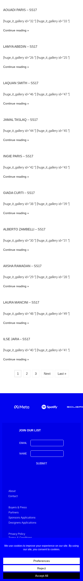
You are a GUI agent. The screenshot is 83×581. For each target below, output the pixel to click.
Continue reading (14, 30)
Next (47, 373)
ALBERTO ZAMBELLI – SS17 (24, 229)
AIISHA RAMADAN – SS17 (22, 266)
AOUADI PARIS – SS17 (20, 10)
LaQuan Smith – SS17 (20, 83)
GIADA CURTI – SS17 (19, 193)
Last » (62, 373)
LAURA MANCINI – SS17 (21, 302)
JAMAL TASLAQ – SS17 (20, 119)
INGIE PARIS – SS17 (18, 156)
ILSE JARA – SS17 (16, 339)
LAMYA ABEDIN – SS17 (20, 46)
